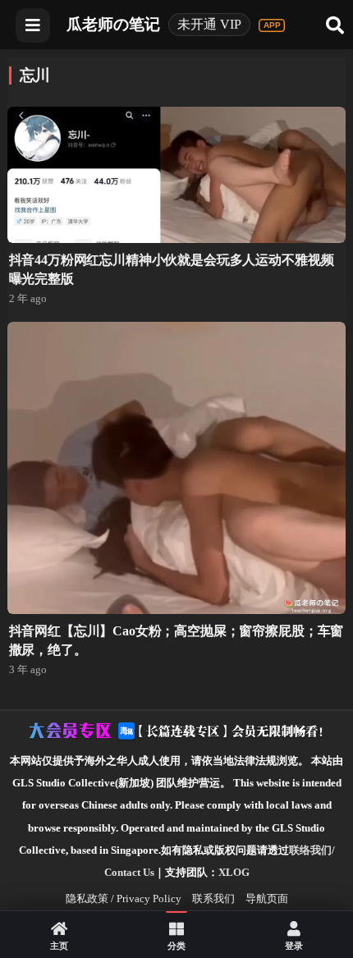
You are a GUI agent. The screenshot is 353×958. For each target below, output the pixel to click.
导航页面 (266, 898)
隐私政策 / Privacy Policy (123, 898)
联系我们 (213, 898)
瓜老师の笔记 (113, 24)
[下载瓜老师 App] (272, 25)
